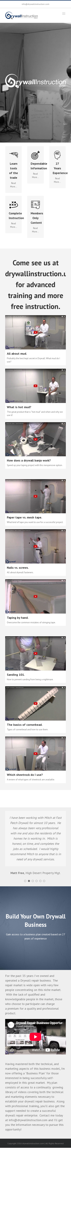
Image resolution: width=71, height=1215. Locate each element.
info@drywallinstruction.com (35, 4)
